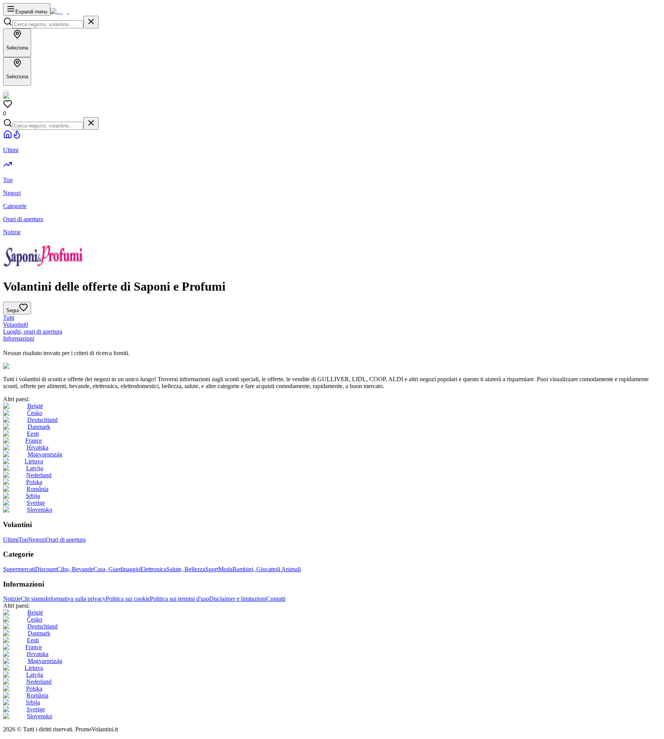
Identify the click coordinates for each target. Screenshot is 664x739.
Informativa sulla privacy (75, 598)
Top (23, 539)
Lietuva (34, 461)
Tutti (8, 317)
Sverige (36, 502)
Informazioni (18, 338)
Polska (34, 482)
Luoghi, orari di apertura (32, 331)
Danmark (39, 426)
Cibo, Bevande (75, 569)
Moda (225, 569)
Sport (211, 569)
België (35, 406)
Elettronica (153, 569)
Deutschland (42, 420)
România (37, 489)
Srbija (33, 496)
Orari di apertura (66, 539)
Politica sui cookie (128, 598)
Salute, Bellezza (185, 569)
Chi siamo (33, 598)
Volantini (15, 324)
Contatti (276, 598)
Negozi (37, 539)
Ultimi (10, 539)
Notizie (12, 598)
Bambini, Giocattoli (256, 569)
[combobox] (47, 24)
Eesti (33, 433)
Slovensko (39, 509)
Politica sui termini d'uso (179, 598)
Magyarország (45, 454)
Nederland (38, 475)
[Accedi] (6, 91)
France (33, 440)
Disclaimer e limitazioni (237, 598)
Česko (34, 413)
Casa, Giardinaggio (116, 569)
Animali (291, 569)
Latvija (34, 468)
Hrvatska (37, 447)
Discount (46, 569)
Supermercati (19, 569)
